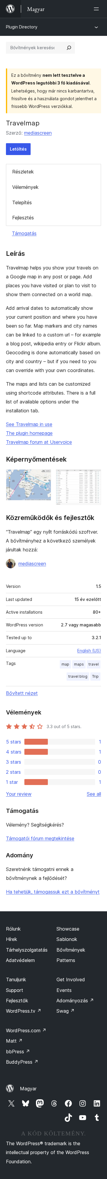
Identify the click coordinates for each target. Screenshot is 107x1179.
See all (94, 794)
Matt (14, 1041)
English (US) (89, 650)
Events (64, 990)
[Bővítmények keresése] (69, 48)
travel (94, 664)
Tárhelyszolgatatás (27, 950)
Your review (19, 794)
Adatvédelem (20, 960)
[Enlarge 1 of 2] (43, 477)
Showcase (67, 929)
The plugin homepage (29, 433)
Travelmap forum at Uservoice (39, 442)
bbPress (18, 1051)
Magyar (28, 1089)
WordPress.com (26, 1030)
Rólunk (13, 929)
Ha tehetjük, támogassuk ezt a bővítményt (53, 892)
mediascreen (38, 133)
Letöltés (18, 148)
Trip (95, 676)
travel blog (77, 676)
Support (14, 990)
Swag (65, 1011)
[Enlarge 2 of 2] (93, 477)
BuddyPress (22, 1062)
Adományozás (75, 1000)
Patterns (65, 960)
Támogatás (24, 233)
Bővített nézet (22, 693)
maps (79, 664)
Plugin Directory (21, 26)
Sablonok (66, 939)
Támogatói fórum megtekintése (40, 838)
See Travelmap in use (29, 424)
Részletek (23, 172)
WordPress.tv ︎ (23, 1011)
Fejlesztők (17, 1000)
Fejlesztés (23, 218)
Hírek (11, 939)
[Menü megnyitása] (97, 9)
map (65, 664)
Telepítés (22, 202)
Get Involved (70, 979)
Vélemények (25, 187)
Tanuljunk (16, 979)
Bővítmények (70, 950)
